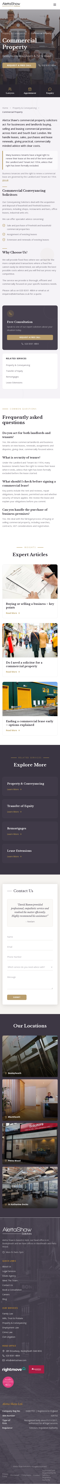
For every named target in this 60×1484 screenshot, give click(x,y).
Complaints (26, 1475)
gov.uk (5, 180)
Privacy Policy (5, 1475)
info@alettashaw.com (16, 1360)
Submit (17, 997)
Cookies (36, 1475)
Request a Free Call (19, 65)
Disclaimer (14, 1475)
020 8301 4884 (49, 65)
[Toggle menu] (55, 5)
